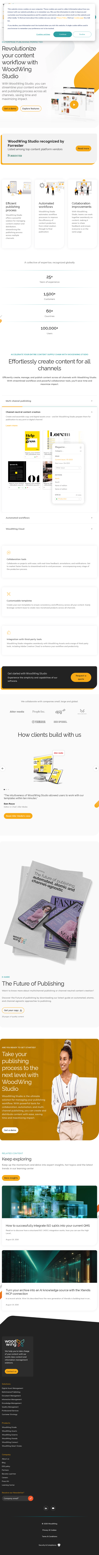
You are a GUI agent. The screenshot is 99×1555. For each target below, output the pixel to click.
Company (6, 1454)
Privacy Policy (62, 18)
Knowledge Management (12, 1403)
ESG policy (6, 1466)
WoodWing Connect (10, 1442)
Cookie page (79, 18)
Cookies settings (43, 34)
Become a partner (9, 1474)
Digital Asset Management (12, 1388)
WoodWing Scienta (10, 1435)
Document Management (11, 1396)
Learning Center (8, 1485)
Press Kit (5, 1481)
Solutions (6, 1384)
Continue (62, 34)
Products (6, 1423)
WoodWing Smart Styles (12, 1446)
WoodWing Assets (9, 1431)
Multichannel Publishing (11, 1392)
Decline (82, 34)
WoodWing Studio (9, 1427)
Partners (5, 1470)
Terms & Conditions (49, 1536)
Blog (3, 1462)
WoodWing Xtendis (10, 1438)
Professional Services (10, 1411)
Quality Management (10, 1407)
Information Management (12, 1399)
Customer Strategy (9, 1414)
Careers (5, 1477)
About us (5, 1459)
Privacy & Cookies (49, 1530)
